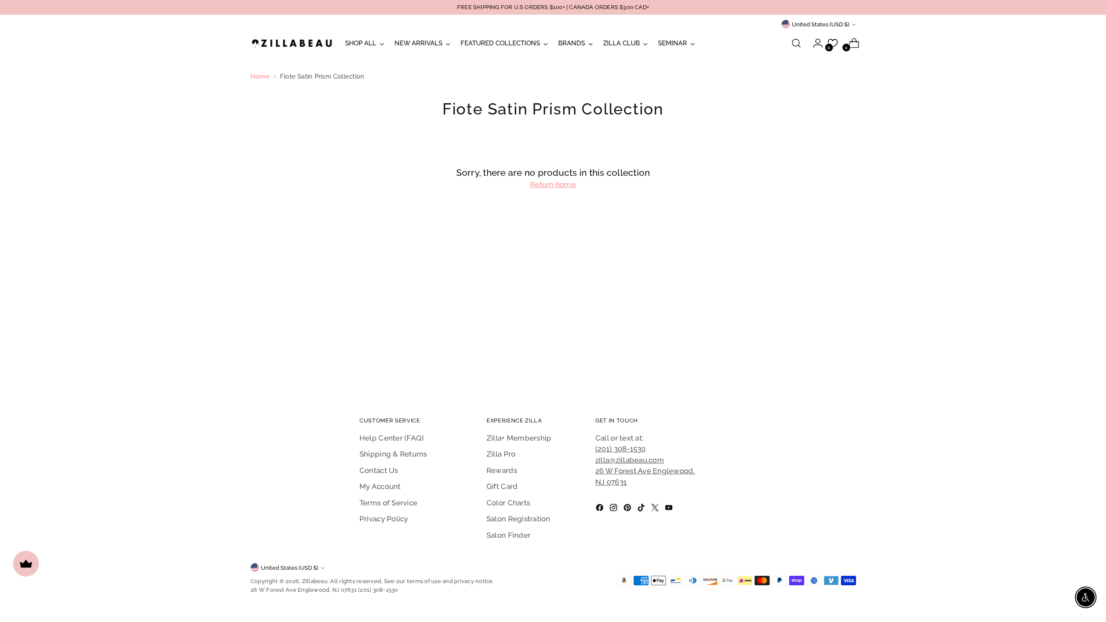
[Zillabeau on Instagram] (614, 509)
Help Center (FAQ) (391, 438)
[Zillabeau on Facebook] (600, 509)
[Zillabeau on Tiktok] (642, 509)
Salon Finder (508, 535)
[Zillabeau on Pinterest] (628, 509)
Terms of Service (388, 502)
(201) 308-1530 (620, 448)
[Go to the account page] (814, 43)
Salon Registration (518, 518)
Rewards (501, 470)
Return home (553, 184)
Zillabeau (314, 581)
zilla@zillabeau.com (629, 460)
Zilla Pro (500, 454)
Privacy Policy (383, 518)
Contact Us (378, 470)
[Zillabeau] (292, 43)
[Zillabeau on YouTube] (669, 509)
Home (260, 76)
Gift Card (502, 486)
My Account (380, 486)
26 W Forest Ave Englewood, (645, 470)
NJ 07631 (611, 482)
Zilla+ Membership (518, 438)
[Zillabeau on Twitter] (656, 509)
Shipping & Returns (393, 454)
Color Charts (508, 502)
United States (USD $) (820, 24)
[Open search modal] (796, 43)
